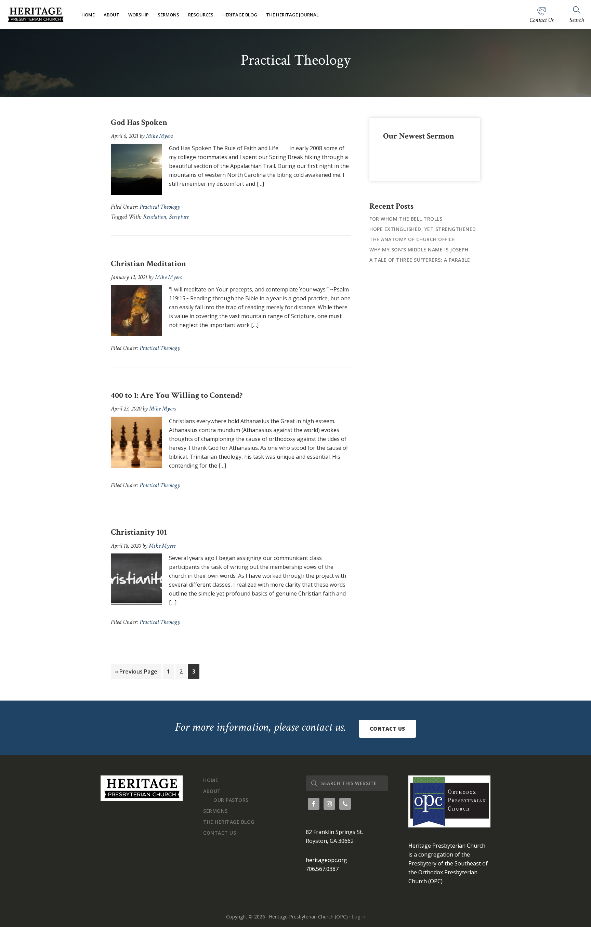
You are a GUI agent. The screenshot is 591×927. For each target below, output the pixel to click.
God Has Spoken (139, 122)
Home (210, 780)
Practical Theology (160, 207)
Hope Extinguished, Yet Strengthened (422, 229)
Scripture (179, 217)
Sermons (215, 811)
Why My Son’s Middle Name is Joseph (418, 249)
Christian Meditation (148, 263)
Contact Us (541, 20)
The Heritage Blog (228, 822)
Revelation (154, 217)
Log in (358, 916)
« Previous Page (136, 673)
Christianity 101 (139, 532)
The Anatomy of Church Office (412, 239)
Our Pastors (231, 800)
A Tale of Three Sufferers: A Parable (419, 260)
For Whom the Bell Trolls (405, 219)
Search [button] (576, 20)
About (212, 791)
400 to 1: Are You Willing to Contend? (176, 395)
